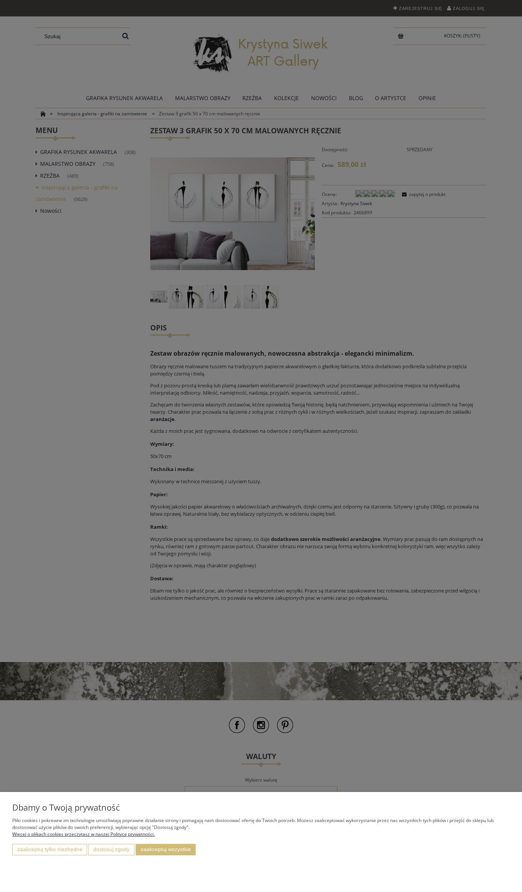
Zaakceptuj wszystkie (166, 849)
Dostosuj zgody (111, 849)
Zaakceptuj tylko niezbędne (50, 849)
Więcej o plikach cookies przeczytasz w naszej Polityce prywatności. (83, 834)
